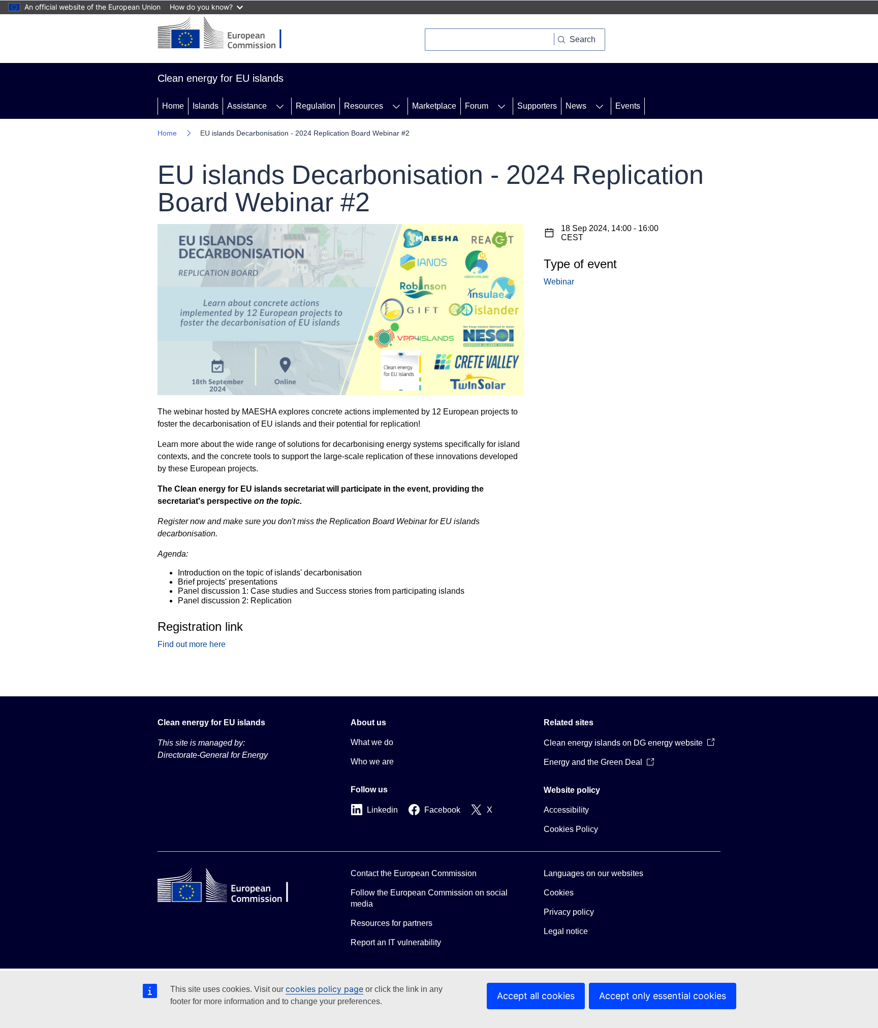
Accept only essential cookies (662, 995)
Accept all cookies (536, 995)
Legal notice (566, 931)
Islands (205, 106)
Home (173, 106)
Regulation (315, 106)
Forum (476, 106)
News (576, 106)
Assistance (247, 106)
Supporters (537, 106)
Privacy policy (569, 912)
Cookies (559, 892)
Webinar (559, 281)
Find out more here (192, 644)
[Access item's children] (280, 106)
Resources (363, 106)
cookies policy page (324, 989)
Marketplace (434, 106)
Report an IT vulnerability (396, 942)
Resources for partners (391, 923)
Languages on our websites (593, 873)
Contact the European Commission (414, 873)
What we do (372, 742)
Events (627, 106)
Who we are (372, 761)
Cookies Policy (571, 829)
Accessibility (566, 810)
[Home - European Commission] (227, 33)
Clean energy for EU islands (211, 722)
